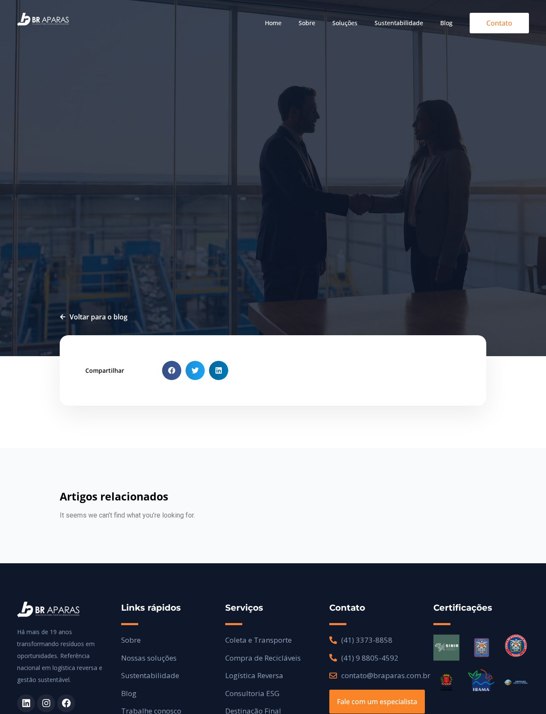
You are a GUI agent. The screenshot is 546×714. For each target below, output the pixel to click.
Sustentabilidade (399, 23)
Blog (446, 23)
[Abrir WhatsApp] (524, 692)
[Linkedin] (26, 703)
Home (273, 23)
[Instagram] (46, 703)
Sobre (307, 23)
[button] (171, 370)
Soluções (344, 23)
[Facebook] (66, 703)
